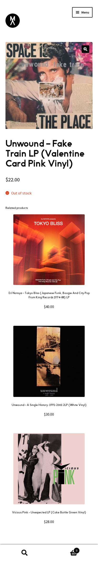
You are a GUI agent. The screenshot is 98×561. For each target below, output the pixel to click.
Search (24, 553)
